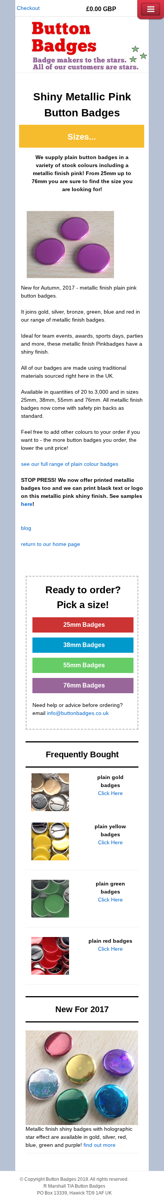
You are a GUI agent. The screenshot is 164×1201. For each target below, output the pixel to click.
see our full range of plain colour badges (69, 464)
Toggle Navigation (150, 9)
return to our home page (50, 544)
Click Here (110, 793)
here (26, 504)
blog (26, 528)
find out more (100, 1145)
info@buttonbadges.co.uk (78, 713)
